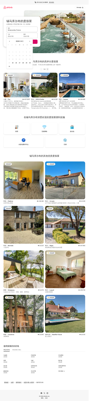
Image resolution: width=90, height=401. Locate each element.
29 (26, 63)
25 (12, 63)
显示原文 (51, 2)
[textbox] (14, 36)
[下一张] (47, 69)
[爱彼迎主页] (8, 7)
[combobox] (22, 30)
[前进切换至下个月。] (29, 41)
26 (16, 63)
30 (30, 63)
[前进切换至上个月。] (9, 41)
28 (23, 63)
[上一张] (41, 69)
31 (9, 66)
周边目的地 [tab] (7, 350)
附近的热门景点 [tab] (16, 350)
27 (19, 63)
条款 (46, 398)
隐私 (42, 398)
